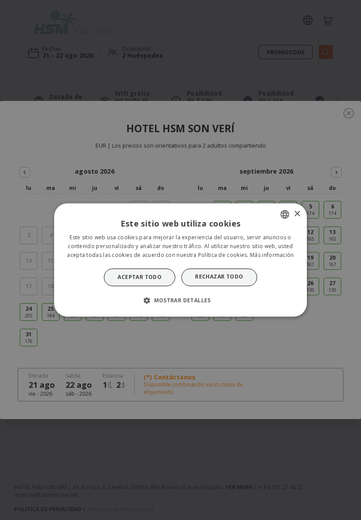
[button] (180, 300)
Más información (272, 255)
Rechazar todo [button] (219, 276)
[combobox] (284, 214)
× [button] (297, 214)
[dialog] (180, 259)
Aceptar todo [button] (140, 277)
